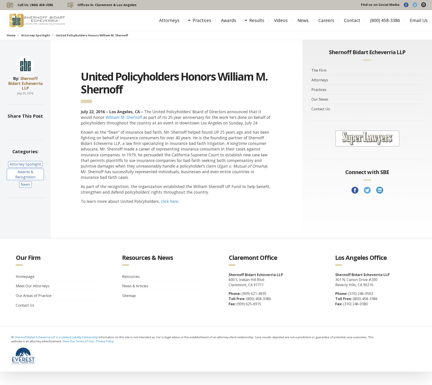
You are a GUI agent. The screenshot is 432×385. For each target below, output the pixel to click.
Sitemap (129, 295)
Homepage (25, 276)
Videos (281, 20)
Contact (352, 20)
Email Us (419, 20)
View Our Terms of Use (78, 341)
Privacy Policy (105, 341)
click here (169, 201)
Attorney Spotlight (35, 35)
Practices (202, 20)
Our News (319, 99)
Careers (326, 20)
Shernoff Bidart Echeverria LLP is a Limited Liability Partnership (57, 337)
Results (256, 20)
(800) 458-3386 (385, 20)
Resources (131, 276)
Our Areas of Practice (34, 295)
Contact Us (320, 108)
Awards (228, 20)
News (302, 20)
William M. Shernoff (124, 117)
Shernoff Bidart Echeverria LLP (25, 83)
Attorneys (169, 20)
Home (11, 35)
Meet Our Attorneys (33, 285)
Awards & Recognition (25, 174)
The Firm (318, 70)
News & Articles (135, 285)
